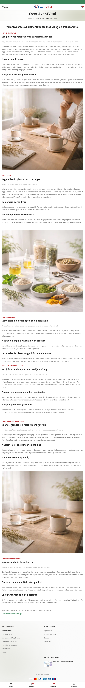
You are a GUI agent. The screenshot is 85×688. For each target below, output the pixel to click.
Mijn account (48, 631)
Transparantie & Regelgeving (11, 638)
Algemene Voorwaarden (9, 641)
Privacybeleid (6, 648)
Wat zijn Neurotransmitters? (63, 662)
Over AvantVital (7, 631)
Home (30, 18)
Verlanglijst (47, 641)
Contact (46, 638)
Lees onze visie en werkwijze (12, 614)
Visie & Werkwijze (7, 634)
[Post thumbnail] (48, 664)
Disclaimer (5, 652)
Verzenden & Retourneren (10, 645)
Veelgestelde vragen (50, 634)
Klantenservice (39, 18)
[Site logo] (42, 7)
